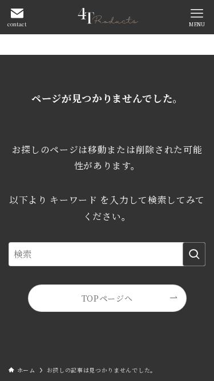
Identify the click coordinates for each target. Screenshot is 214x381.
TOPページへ (107, 298)
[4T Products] (107, 17)
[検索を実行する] (194, 254)
